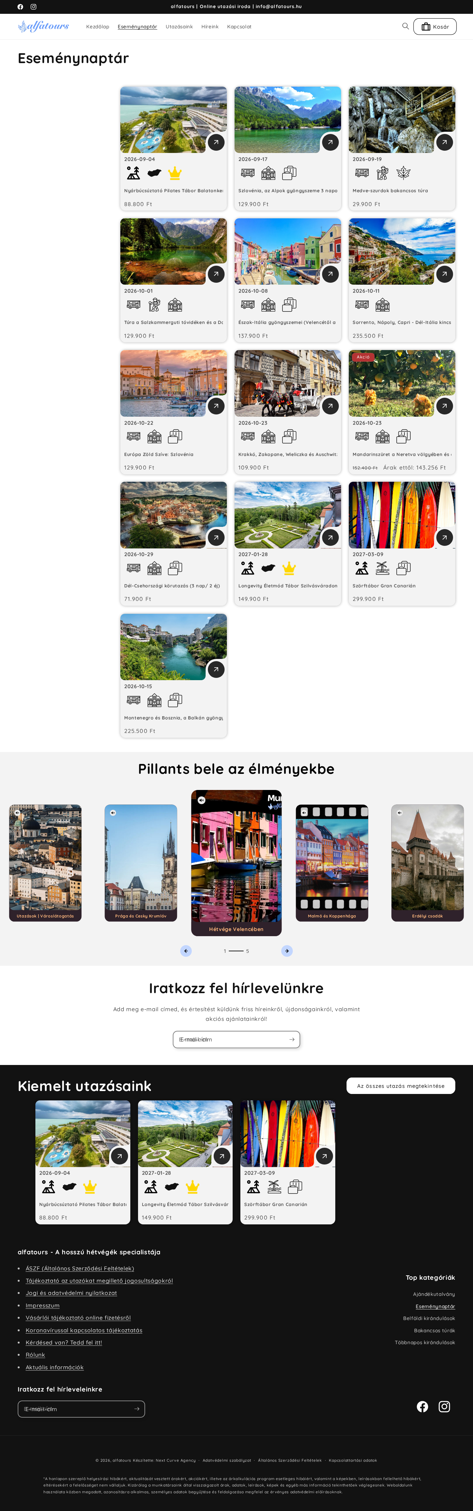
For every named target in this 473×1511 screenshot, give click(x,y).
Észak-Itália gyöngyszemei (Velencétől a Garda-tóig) (302, 323)
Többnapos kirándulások (425, 1343)
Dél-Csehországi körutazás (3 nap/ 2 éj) (172, 587)
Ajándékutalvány (434, 1295)
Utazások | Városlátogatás (45, 916)
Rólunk (35, 1355)
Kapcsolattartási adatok (353, 1461)
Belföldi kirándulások (429, 1319)
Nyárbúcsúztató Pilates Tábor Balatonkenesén (180, 191)
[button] (405, 26)
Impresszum (43, 1305)
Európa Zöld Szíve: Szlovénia (158, 455)
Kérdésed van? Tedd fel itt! (64, 1342)
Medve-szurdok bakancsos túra (390, 191)
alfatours (122, 1461)
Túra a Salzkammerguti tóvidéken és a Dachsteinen (185, 323)
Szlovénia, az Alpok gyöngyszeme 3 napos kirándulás (302, 191)
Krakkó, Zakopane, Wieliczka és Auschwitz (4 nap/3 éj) (303, 455)
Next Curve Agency (176, 1461)
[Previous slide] (186, 951)
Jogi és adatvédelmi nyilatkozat (71, 1293)
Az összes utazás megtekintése (401, 1086)
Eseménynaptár (435, 1307)
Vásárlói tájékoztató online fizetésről (78, 1318)
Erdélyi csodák (427, 916)
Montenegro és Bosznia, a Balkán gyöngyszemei (182, 718)
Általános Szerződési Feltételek (290, 1461)
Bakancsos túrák (434, 1331)
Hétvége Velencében (236, 930)
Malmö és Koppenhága (332, 916)
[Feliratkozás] (292, 1040)
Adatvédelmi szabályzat (227, 1461)
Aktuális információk (55, 1367)
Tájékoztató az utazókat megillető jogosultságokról (99, 1281)
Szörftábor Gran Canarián (384, 587)
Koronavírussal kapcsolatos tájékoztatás (84, 1330)
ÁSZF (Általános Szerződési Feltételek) (80, 1268)
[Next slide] (287, 951)
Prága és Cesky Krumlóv (141, 916)
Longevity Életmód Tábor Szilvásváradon (288, 587)
